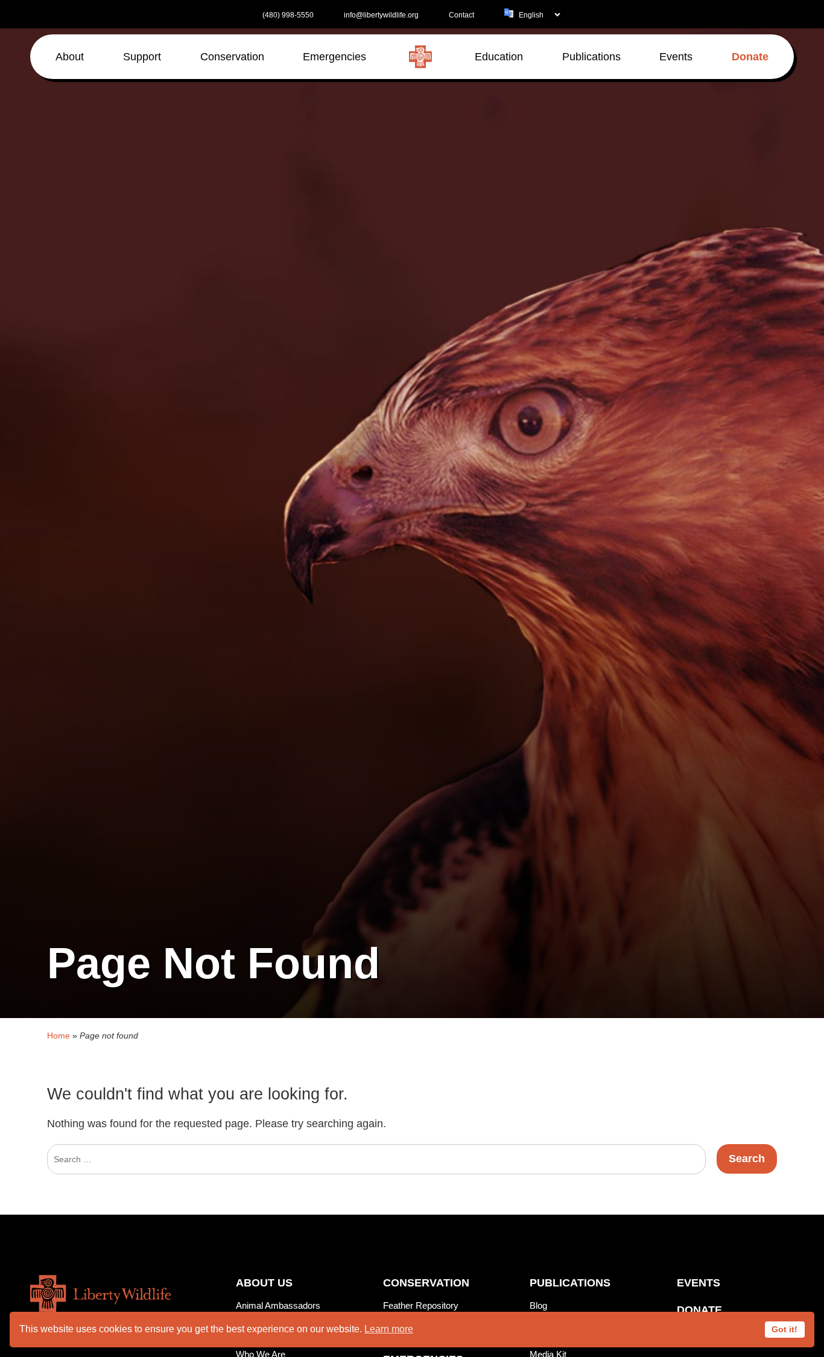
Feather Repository (420, 1305)
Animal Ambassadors (278, 1305)
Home (58, 1035)
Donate (699, 1310)
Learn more (388, 1329)
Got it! (784, 1329)
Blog (538, 1305)
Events (698, 1283)
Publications (570, 1283)
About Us (264, 1283)
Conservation (426, 1283)
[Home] (420, 57)
